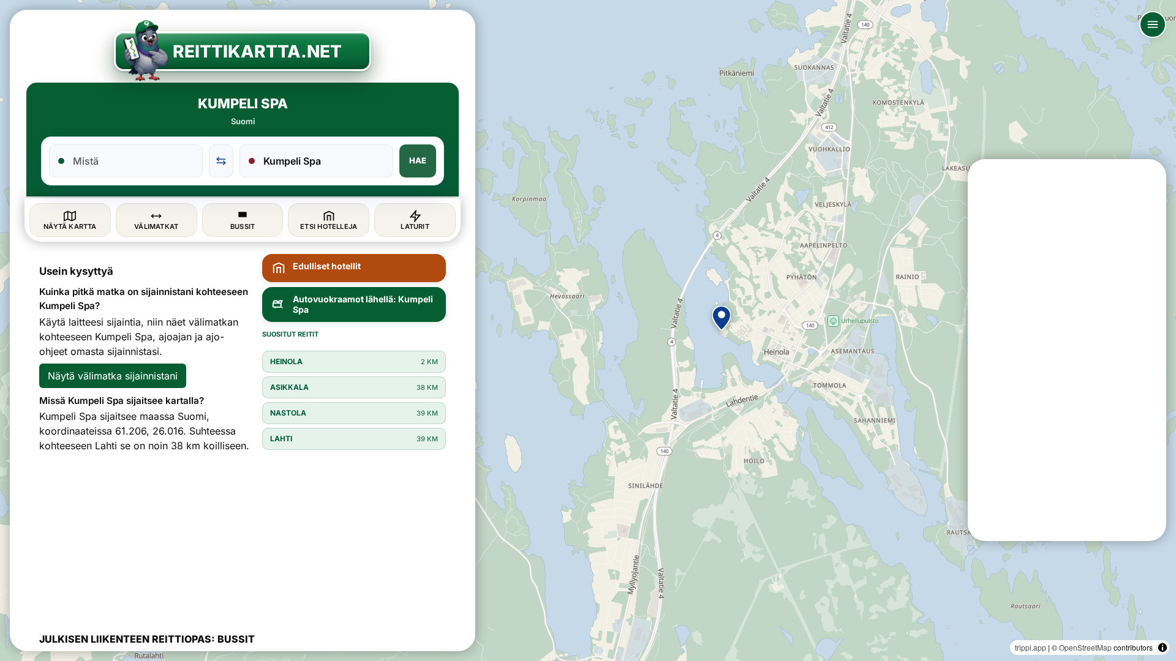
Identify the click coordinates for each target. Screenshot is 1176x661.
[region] (588, 330)
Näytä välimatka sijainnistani (113, 376)
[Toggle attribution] (1162, 647)
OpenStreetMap (1085, 647)
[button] (721, 318)
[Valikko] (1152, 24)
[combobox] (133, 161)
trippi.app (1030, 647)
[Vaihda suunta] (221, 160)
